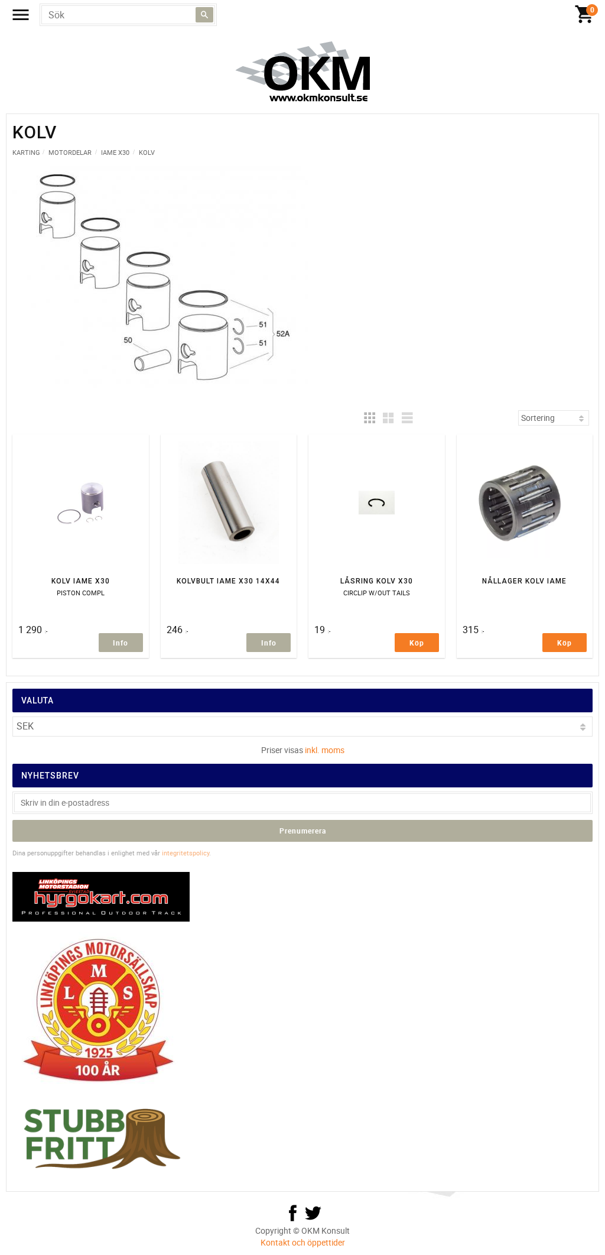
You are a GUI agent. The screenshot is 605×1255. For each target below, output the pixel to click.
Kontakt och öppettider (303, 1242)
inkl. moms (324, 749)
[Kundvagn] (584, 15)
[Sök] (204, 14)
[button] (369, 418)
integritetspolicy (185, 852)
